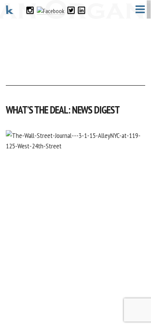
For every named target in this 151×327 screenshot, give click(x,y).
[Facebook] (50, 9)
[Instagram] (30, 9)
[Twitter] (71, 9)
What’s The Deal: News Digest (63, 109)
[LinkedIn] (81, 9)
